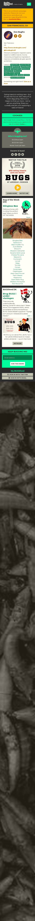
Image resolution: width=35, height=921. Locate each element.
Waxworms (17, 71)
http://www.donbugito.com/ (15, 48)
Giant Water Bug (17, 279)
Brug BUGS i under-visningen (9, 296)
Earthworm (17, 243)
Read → (29, 217)
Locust (17, 261)
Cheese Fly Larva (17, 255)
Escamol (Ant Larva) (17, 253)
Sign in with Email (18, 378)
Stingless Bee (10, 206)
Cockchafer (17, 269)
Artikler (17, 343)
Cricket (17, 267)
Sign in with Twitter (18, 374)
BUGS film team (17, 142)
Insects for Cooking (11, 75)
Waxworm (17, 257)
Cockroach (18, 259)
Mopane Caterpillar (17, 251)
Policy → (23, 124)
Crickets (7, 68)
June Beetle (17, 247)
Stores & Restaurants (17, 77)
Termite (17, 265)
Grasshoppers (15, 68)
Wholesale (16, 66)
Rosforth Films (15, 19)
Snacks (17, 73)
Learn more (12, 193)
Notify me (24, 193)
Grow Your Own (25, 64)
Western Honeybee (17, 282)
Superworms (9, 71)
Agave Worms (9, 73)
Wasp (17, 263)
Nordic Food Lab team (17, 145)
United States (25, 66)
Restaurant (8, 66)
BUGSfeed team (17, 140)
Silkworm (17, 249)
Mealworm (18, 277)
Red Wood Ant (17, 284)
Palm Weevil (17, 275)
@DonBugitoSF (10, 50)
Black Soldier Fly (17, 245)
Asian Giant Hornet (17, 273)
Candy (20, 75)
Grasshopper (17, 271)
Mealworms (25, 68)
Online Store (15, 64)
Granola (26, 75)
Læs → (29, 316)
